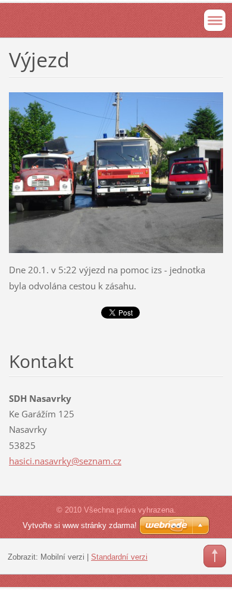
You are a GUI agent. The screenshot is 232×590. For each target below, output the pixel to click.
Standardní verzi (119, 556)
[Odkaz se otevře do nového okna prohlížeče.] (116, 171)
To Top (214, 556)
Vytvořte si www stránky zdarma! (80, 525)
